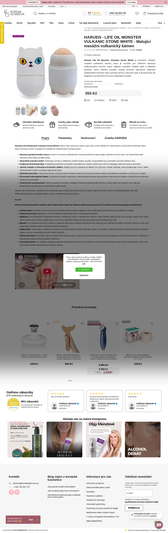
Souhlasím (85, 270)
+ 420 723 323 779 (21, 487)
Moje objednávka (94, 521)
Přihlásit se (134, 508)
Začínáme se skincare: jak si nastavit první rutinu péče (64, 496)
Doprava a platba (94, 496)
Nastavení (84, 275)
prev (17, 336)
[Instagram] (17, 492)
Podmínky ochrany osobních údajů (102, 508)
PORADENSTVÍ (33, 2)
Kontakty (51, 6)
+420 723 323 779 (117, 13)
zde (83, 264)
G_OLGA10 (108, 372)
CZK (133, 6)
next (146, 336)
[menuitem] (8, 23)
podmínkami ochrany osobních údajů (141, 502)
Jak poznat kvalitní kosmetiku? (62, 487)
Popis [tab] (45, 138)
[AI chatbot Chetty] (158, 525)
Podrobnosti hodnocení (119, 50)
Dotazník (131, 2)
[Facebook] (11, 492)
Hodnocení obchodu (95, 500)
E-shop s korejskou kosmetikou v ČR (102, 516)
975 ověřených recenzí (19, 395)
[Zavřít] (159, 513)
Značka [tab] (116, 138)
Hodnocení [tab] (88, 138)
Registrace (159, 6)
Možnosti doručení (91, 86)
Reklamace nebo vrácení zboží (100, 512)
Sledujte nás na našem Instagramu (84, 419)
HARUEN (139, 50)
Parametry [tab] (65, 138)
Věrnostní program (10, 6)
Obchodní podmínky (95, 504)
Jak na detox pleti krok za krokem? (63, 491)
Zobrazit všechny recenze (30, 407)
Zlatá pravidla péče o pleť (33, 6)
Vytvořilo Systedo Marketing (138, 530)
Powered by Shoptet (158, 530)
